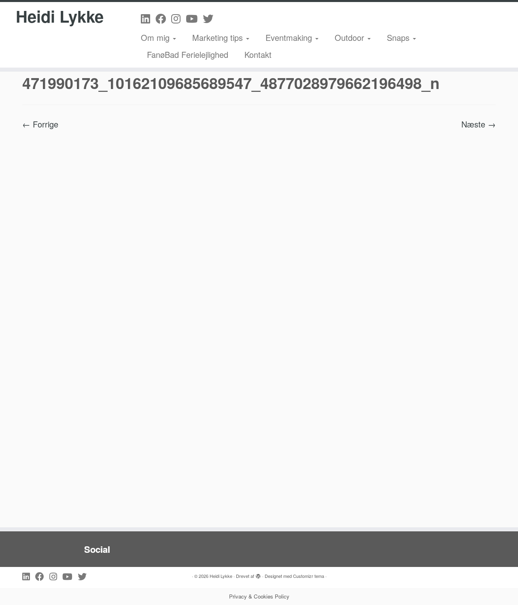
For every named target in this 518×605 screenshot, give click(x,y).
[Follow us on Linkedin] (148, 18)
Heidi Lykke (60, 16)
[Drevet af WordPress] (258, 574)
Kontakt (258, 54)
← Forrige (40, 124)
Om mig (156, 37)
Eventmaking (289, 37)
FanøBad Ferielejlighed (187, 54)
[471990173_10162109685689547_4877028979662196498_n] (259, 323)
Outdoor (351, 37)
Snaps (399, 37)
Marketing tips (218, 37)
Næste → (478, 124)
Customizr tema (308, 576)
